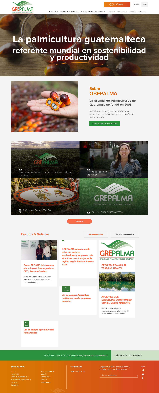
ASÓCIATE (118, 5)
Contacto (142, 12)
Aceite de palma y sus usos (93, 12)
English (144, 4)
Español (136, 4)
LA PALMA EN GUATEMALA (19, 377)
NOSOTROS (15, 374)
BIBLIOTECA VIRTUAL (48, 371)
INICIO (13, 371)
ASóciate (44, 379)
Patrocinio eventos (77, 371)
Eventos (111, 12)
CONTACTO (14, 385)
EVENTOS (14, 382)
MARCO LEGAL (45, 377)
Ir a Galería (79, 221)
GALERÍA (43, 374)
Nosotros (53, 12)
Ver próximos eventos (125, 234)
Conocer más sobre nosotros (104, 123)
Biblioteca (122, 12)
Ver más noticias (96, 234)
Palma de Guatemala (69, 12)
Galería (132, 12)
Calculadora (45, 382)
